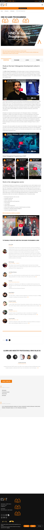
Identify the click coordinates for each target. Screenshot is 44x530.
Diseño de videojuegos (31, 406)
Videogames (20, 407)
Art (17, 406)
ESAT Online (4, 395)
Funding (40, 1)
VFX (16, 407)
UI (13, 407)
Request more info (6, 381)
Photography (8, 407)
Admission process (22, 8)
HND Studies (4, 390)
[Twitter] (9, 340)
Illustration (3, 407)
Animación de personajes (9, 406)
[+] (36, 276)
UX (15, 407)
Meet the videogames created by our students (11, 212)
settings (8, 527)
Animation (15, 406)
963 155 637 (3, 1)
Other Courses (4, 393)
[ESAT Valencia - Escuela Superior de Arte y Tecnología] (7, 5)
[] (37, 367)
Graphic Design (37, 406)
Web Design (24, 407)
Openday (36, 1)
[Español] (42, 1)
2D (2, 406)
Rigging (11, 407)
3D (3, 406)
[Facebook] (7, 340)
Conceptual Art (24, 406)
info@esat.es (3, 506)
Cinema (20, 406)
